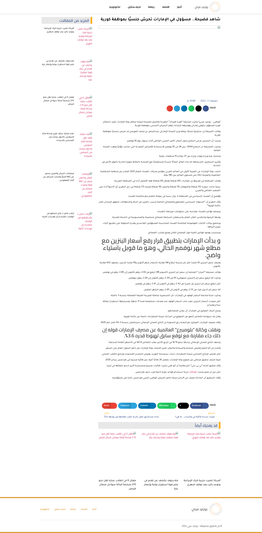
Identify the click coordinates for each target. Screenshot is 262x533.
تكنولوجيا (114, 7)
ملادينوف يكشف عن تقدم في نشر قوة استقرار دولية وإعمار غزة (161, 484)
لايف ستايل (134, 7)
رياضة (151, 7)
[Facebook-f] (65, 6)
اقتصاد (166, 7)
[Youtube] (55, 6)
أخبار (179, 7)
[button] (44, 7)
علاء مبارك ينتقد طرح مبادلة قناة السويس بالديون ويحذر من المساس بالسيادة (58, 137)
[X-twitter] (60, 6)
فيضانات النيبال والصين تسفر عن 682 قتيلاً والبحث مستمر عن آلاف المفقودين (58, 177)
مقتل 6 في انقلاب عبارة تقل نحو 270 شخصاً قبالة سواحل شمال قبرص (117, 484)
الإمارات (193, 371)
